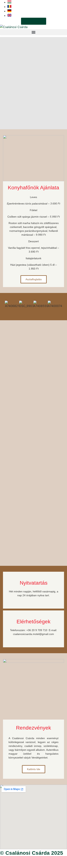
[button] (33, 32)
